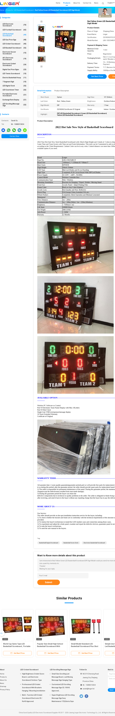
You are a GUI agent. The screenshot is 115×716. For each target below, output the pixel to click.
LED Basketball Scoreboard (14, 35)
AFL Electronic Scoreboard (14, 58)
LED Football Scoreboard (14, 30)
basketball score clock (71, 543)
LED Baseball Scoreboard (14, 48)
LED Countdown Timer (14, 90)
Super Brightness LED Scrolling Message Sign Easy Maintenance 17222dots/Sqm (63, 698)
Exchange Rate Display (14, 100)
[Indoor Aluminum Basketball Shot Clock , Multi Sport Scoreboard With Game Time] (17, 625)
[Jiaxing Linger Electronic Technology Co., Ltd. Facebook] (86, 696)
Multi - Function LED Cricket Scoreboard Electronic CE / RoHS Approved (32, 698)
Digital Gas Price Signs (14, 69)
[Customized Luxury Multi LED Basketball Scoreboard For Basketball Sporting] (85, 625)
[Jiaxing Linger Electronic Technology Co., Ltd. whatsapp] (8, 130)
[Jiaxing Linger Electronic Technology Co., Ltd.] (10, 3)
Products (3, 677)
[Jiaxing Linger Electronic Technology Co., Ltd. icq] (25, 130)
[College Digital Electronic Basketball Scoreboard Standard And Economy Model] (51, 625)
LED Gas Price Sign (14, 40)
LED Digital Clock (14, 86)
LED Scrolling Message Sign (14, 104)
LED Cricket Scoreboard (14, 44)
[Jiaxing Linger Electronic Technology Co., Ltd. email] (3, 130)
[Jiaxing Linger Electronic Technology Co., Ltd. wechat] (14, 130)
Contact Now (14, 136)
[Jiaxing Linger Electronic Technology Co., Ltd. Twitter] (81, 696)
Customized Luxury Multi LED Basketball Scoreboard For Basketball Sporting (83, 646)
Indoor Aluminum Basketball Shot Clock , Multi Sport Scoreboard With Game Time (17, 646)
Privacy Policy (5, 690)
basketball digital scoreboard (48, 543)
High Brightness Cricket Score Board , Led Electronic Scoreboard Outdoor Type (33, 677)
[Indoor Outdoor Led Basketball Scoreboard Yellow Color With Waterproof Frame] (65, 39)
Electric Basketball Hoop (14, 78)
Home (2, 674)
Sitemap (3, 686)
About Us (3, 680)
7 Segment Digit (14, 82)
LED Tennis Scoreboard (14, 73)
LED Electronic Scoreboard (14, 25)
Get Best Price (97, 76)
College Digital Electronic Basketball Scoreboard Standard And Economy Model (50, 646)
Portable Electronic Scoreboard (14, 95)
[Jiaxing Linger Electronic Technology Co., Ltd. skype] (19, 130)
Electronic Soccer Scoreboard (14, 53)
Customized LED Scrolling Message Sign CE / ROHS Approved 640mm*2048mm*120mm (61, 688)
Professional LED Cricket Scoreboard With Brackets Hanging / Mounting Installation (33, 688)
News (2, 683)
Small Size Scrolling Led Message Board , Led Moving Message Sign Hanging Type (62, 677)
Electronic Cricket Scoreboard (14, 64)
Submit (48, 582)
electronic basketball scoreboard (94, 543)
